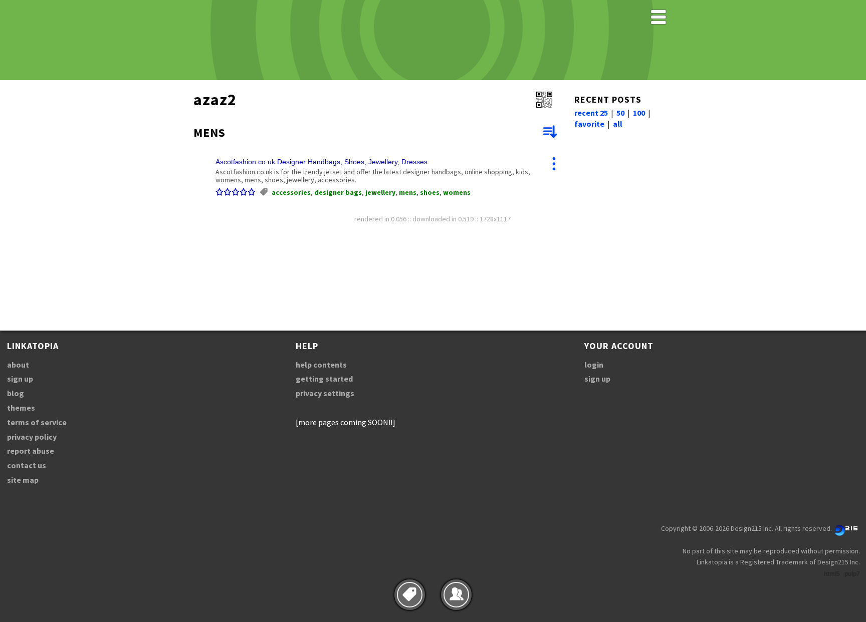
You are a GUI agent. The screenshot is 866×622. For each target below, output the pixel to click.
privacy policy (32, 437)
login (593, 365)
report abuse (30, 451)
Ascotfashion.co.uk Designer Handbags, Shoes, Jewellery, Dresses (321, 162)
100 (639, 113)
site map (23, 480)
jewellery (380, 192)
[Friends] (456, 594)
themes (21, 408)
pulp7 (852, 573)
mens (407, 192)
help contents (321, 365)
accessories (291, 192)
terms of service (37, 422)
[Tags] (409, 594)
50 (620, 113)
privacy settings (325, 393)
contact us (26, 465)
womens (457, 192)
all (617, 124)
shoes (430, 192)
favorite (589, 124)
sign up (20, 379)
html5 (832, 573)
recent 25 (591, 113)
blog (15, 393)
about (18, 365)
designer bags (338, 192)
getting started (324, 379)
